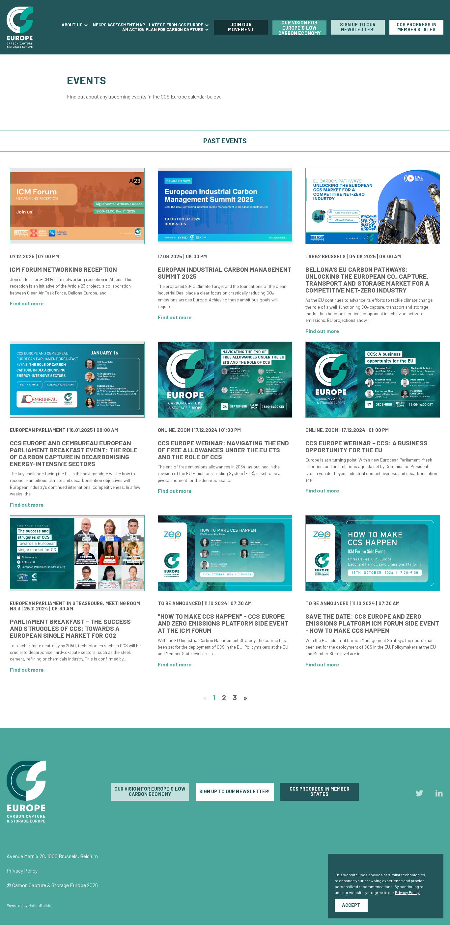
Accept (351, 905)
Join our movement (241, 27)
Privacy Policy (22, 870)
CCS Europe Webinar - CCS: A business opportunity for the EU (366, 446)
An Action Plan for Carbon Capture (163, 29)
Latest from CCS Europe (176, 24)
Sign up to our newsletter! (358, 27)
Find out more (27, 303)
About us (72, 24)
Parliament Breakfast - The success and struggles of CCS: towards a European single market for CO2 (70, 628)
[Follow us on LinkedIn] (439, 794)
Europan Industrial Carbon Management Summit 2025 (225, 273)
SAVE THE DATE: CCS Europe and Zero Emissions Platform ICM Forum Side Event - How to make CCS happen (372, 623)
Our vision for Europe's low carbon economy (299, 27)
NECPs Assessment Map (119, 25)
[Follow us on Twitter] (419, 794)
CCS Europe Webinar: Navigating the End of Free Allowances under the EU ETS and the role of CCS (223, 449)
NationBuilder (40, 905)
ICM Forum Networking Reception (63, 269)
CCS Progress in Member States (416, 27)
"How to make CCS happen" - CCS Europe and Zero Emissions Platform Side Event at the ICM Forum (223, 623)
